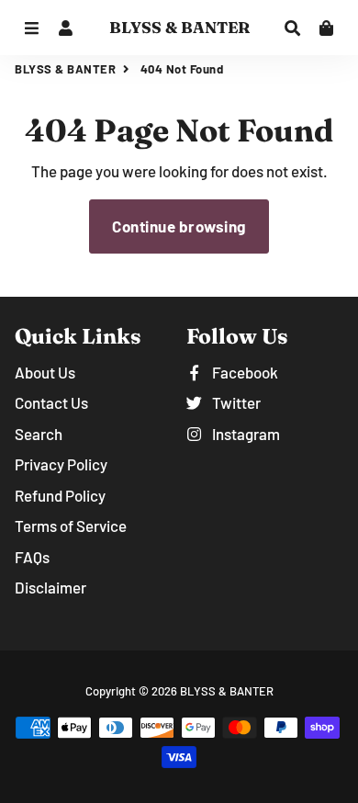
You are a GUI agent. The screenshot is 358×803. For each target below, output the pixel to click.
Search (38, 433)
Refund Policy (60, 495)
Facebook (243, 372)
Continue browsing (179, 226)
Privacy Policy (61, 464)
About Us (45, 372)
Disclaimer (50, 587)
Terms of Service (71, 525)
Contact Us (51, 402)
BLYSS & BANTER (65, 69)
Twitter (235, 402)
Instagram (244, 433)
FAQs (32, 557)
